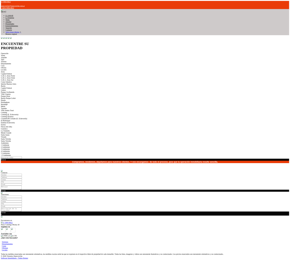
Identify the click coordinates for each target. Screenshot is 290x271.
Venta (7, 20)
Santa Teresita (6, 139)
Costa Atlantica (6, 82)
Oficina (3, 68)
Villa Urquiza (6, 94)
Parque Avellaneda (7, 92)
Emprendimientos (11, 26)
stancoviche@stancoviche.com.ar (13, 6)
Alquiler (8, 22)
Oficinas (5, 248)
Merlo (3, 106)
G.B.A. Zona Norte (8, 76)
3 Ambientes (5, 149)
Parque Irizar (5, 96)
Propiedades (9, 24)
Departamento (6, 64)
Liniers (3, 90)
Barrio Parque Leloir (8, 98)
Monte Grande (6, 133)
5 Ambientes (5, 153)
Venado (3, 137)
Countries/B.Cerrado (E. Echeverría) (14, 119)
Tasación (8, 28)
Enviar (3, 191)
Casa (2, 66)
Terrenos (5, 242)
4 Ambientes (5, 151)
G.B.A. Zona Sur (7, 80)
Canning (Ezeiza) (7, 117)
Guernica (4, 129)
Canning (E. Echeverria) (9, 114)
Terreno (3, 62)
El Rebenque (5, 121)
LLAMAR (9, 16)
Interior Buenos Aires (8, 84)
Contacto (8, 30)
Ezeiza (3, 125)
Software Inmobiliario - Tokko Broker (14, 258)
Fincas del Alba (6, 127)
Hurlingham (5, 102)
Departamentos (7, 244)
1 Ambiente (5, 145)
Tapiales (4, 108)
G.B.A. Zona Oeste (8, 78)
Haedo (3, 100)
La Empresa (9, 18)
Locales (3, 70)
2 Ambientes (5, 147)
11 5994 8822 (8, 223)
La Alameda (5, 131)
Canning (4, 112)
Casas (4, 246)
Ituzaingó (4, 104)
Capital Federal (6, 74)
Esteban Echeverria (8, 123)
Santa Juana (5, 135)
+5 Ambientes (6, 155)
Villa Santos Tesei (7, 110)
